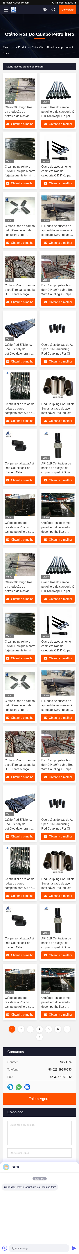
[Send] (74, 1248)
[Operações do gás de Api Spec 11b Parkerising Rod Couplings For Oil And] (58, 326)
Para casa (6, 50)
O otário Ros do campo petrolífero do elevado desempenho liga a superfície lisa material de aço (58, 531)
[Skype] (10, 1087)
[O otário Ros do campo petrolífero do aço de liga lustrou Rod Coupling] (20, 208)
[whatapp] (19, 1087)
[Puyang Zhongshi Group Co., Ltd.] (18, 9)
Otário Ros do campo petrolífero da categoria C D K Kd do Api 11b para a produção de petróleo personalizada (57, 116)
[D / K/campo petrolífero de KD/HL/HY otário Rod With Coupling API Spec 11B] (58, 267)
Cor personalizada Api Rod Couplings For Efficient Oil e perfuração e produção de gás (19, 472)
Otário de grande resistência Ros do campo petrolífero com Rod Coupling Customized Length (19, 531)
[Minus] (74, 1167)
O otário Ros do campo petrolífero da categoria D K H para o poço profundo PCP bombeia (20, 294)
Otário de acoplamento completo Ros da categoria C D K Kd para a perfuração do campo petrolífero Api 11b (57, 175)
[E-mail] (27, 1087)
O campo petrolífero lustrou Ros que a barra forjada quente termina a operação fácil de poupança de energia (20, 175)
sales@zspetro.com (17, 2)
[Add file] (4, 1248)
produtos (23, 47)
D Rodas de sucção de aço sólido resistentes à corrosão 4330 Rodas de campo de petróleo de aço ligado (57, 234)
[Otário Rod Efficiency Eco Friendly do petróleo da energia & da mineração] (20, 326)
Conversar (68, 9)
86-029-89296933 (65, 2)
